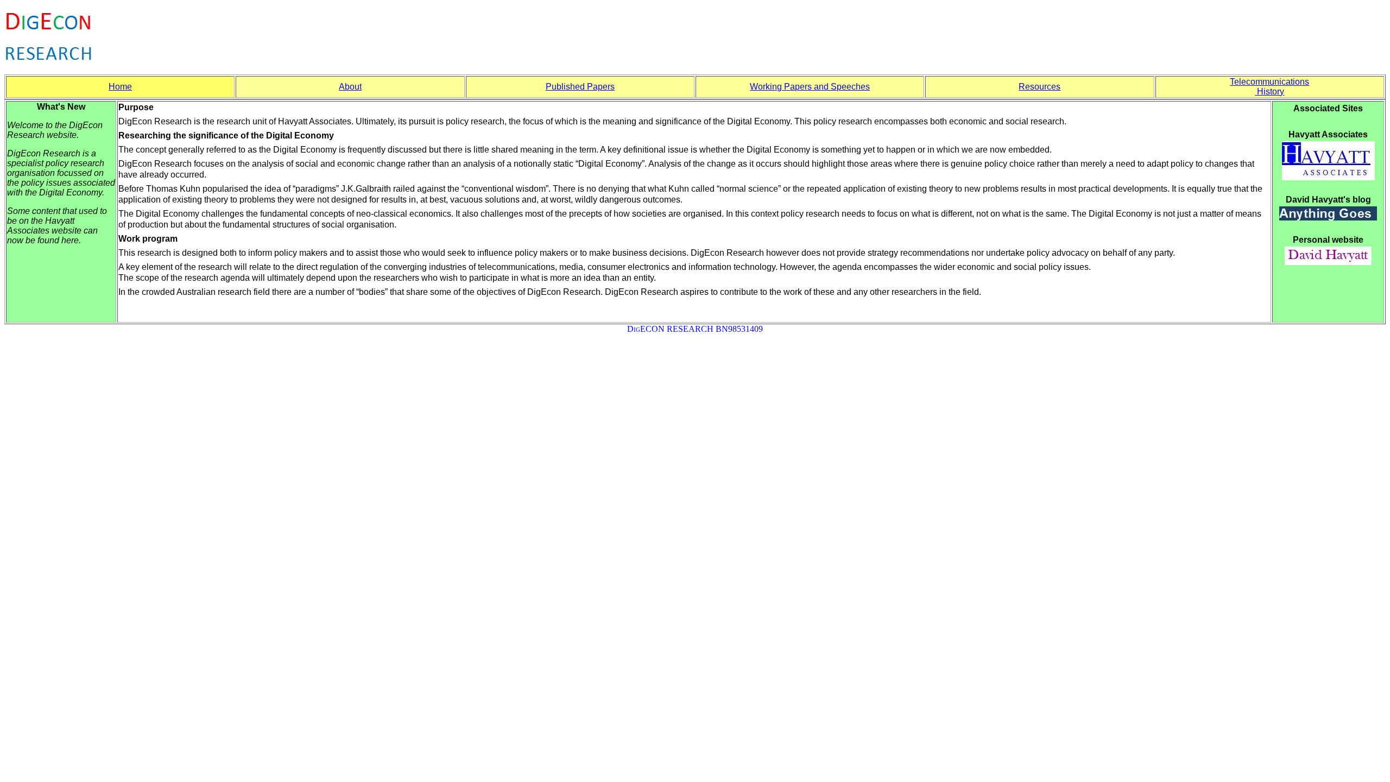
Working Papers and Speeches (810, 86)
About (350, 86)
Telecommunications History (1269, 86)
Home (120, 86)
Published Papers (580, 86)
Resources (1039, 86)
